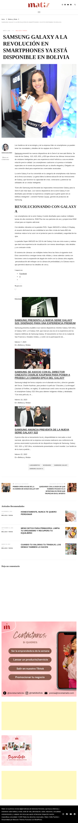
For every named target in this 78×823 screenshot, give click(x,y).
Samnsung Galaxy (60, 465)
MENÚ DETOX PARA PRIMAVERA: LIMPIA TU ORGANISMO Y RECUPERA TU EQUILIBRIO (40, 530)
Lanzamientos (35, 465)
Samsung (18, 153)
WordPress (38, 819)
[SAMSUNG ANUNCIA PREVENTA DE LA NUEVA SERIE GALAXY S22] (32, 408)
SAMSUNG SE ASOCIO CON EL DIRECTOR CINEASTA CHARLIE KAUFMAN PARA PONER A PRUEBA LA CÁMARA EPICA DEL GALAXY (42, 375)
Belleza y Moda (21, 30)
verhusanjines (5, 152)
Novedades (47, 465)
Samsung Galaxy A (36, 468)
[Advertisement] (39, 716)
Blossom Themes (19, 819)
